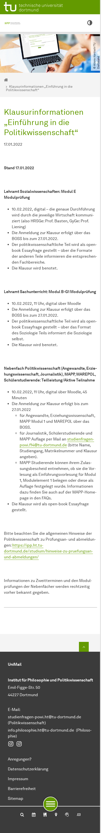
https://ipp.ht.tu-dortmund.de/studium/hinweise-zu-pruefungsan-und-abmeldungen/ (48, 551)
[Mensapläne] (44, 815)
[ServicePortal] (67, 815)
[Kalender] (33, 815)
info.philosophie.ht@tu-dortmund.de (41, 730)
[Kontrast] (89, 23)
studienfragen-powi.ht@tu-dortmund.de (44, 717)
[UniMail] (79, 815)
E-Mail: (14, 709)
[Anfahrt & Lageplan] (55, 815)
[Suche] (22, 815)
